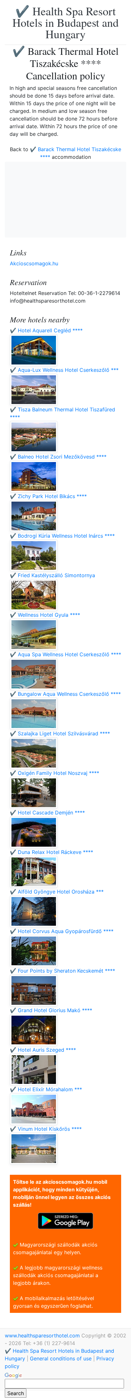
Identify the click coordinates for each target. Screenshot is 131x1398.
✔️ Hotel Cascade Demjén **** (47, 812)
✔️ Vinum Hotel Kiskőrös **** (46, 1129)
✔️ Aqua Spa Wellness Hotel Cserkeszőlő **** (65, 654)
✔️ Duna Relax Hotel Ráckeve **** (51, 852)
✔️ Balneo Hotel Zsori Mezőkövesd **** (58, 456)
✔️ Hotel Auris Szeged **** (43, 1050)
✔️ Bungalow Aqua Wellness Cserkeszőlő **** (65, 694)
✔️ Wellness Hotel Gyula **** (45, 615)
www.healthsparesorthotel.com (43, 1335)
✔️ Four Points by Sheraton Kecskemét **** (62, 971)
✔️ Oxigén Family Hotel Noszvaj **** (54, 773)
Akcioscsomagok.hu (34, 263)
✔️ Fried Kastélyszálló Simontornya (52, 575)
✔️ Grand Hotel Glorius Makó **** (51, 1010)
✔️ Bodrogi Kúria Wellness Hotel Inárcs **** (62, 536)
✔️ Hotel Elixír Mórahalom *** (46, 1089)
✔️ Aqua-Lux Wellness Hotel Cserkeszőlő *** (64, 370)
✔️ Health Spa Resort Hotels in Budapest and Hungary (65, 22)
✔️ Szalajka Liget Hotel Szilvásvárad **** (60, 733)
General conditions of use (61, 1358)
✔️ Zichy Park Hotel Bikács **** (48, 496)
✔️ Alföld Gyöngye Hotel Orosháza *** (57, 891)
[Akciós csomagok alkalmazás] (65, 1220)
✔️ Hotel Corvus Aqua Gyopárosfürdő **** (62, 931)
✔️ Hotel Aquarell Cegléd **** (46, 330)
